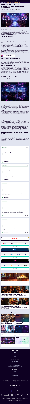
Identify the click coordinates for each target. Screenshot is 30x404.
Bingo (15, 352)
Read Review (15, 246)
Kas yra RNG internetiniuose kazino (15, 365)
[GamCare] (23, 395)
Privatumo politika (15, 376)
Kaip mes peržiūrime (15, 374)
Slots (15, 356)
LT (14, 387)
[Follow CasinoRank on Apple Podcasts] (19, 385)
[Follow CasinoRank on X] (14, 385)
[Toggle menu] (1, 1)
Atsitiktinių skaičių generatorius (18, 43)
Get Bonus (15, 256)
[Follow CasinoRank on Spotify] (17, 385)
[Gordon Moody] (17, 395)
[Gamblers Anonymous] (12, 395)
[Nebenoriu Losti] (6, 395)
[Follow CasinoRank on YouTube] (16, 385)
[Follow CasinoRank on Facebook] (10, 385)
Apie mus (15, 371)
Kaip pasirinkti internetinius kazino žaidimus (15, 362)
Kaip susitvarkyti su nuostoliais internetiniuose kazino (15, 366)
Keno (15, 353)
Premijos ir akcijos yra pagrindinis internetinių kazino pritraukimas (9, 104)
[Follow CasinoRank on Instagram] (12, 385)
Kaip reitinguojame (15, 375)
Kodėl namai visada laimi (15, 361)
